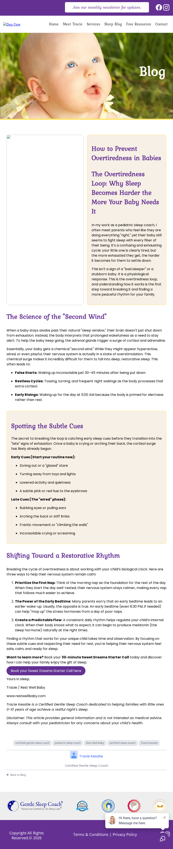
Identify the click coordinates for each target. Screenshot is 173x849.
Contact (161, 24)
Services (93, 24)
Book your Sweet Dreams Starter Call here (46, 670)
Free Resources (138, 24)
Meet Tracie (72, 24)
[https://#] (82, 805)
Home (54, 24)
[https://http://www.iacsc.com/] (108, 806)
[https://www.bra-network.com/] (160, 806)
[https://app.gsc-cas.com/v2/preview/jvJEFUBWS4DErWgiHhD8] (11, 23)
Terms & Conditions (90, 834)
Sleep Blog (113, 24)
